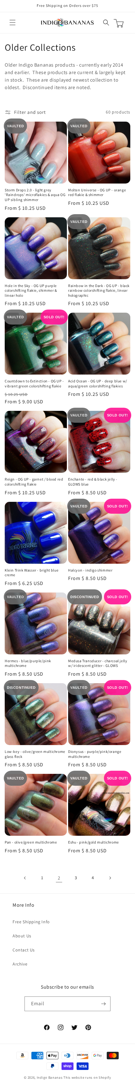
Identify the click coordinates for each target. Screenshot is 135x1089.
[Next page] (110, 878)
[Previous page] (25, 878)
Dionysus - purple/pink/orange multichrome (94, 754)
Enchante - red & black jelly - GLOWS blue (92, 482)
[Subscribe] (103, 1003)
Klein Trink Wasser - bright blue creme (31, 572)
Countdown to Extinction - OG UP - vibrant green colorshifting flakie (34, 383)
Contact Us (24, 950)
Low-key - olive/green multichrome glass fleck (35, 754)
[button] (12, 22)
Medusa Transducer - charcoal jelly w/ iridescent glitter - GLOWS (97, 663)
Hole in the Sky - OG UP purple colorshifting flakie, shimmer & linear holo (31, 290)
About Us (22, 936)
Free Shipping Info (31, 922)
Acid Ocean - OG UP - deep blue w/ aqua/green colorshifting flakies (97, 383)
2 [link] (59, 878)
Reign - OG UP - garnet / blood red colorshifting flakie (34, 482)
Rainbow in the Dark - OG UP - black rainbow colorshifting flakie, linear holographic (99, 290)
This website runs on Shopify (87, 1077)
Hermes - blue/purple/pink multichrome (28, 663)
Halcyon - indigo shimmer (90, 570)
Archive (20, 964)
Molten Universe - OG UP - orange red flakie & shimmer (97, 192)
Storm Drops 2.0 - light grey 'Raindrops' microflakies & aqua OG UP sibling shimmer (35, 195)
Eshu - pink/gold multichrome (93, 842)
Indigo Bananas (50, 1077)
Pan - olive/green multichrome (31, 842)
